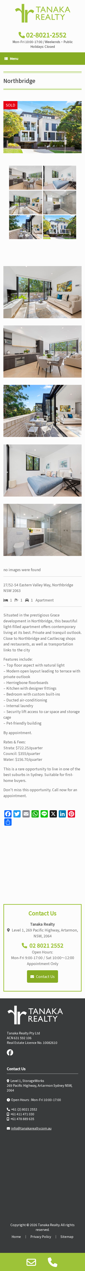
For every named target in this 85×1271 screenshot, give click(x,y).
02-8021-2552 (46, 34)
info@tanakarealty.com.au (31, 1128)
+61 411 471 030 (22, 1114)
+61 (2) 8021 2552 (24, 1109)
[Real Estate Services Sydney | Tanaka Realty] (42, 13)
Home (16, 1236)
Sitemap (67, 1236)
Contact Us (45, 976)
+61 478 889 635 (22, 1118)
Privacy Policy (40, 1236)
